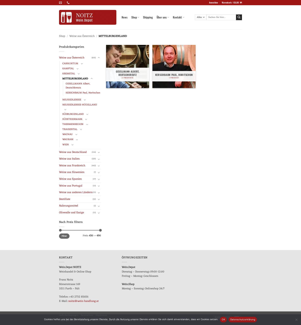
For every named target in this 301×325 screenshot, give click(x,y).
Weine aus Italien (69, 158)
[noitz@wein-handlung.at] (61, 2)
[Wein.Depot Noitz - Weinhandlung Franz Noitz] (87, 17)
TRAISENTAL (69, 129)
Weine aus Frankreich (72, 165)
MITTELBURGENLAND (75, 79)
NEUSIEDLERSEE (71, 100)
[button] (213, 2)
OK (223, 319)
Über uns (162, 17)
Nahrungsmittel (68, 205)
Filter (64, 236)
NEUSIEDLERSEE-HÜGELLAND (79, 105)
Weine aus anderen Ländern (75, 192)
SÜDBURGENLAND (73, 114)
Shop (134, 17)
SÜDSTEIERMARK (72, 119)
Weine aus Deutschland (73, 152)
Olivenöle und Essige (71, 212)
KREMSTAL (68, 74)
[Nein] (296, 320)
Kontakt (177, 17)
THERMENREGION (72, 124)
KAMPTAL (68, 68)
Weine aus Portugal (70, 185)
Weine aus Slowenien (71, 172)
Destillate (64, 199)
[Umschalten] (99, 58)
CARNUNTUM (70, 63)
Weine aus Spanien (70, 179)
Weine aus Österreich (82, 36)
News (125, 17)
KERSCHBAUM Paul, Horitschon (83, 93)
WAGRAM (67, 139)
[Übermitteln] (239, 17)
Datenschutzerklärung (242, 319)
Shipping (148, 17)
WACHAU (67, 134)
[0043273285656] (68, 2)
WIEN (65, 144)
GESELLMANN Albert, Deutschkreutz (78, 86)
